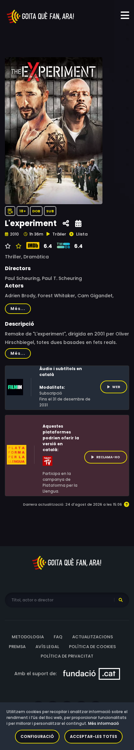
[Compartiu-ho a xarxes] (66, 224)
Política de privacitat (67, 656)
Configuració (37, 736)
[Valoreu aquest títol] (17, 246)
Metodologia (28, 637)
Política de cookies (92, 647)
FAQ (58, 637)
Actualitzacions (92, 637)
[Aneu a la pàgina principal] (40, 16)
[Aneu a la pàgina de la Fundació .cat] (91, 673)
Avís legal (47, 647)
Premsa (17, 647)
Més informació (103, 723)
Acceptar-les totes (93, 736)
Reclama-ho (108, 457)
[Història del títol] (78, 224)
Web (116, 386)
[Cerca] (121, 600)
